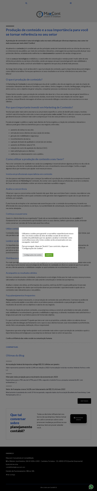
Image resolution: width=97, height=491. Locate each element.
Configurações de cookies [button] (33, 255)
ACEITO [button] (49, 255)
